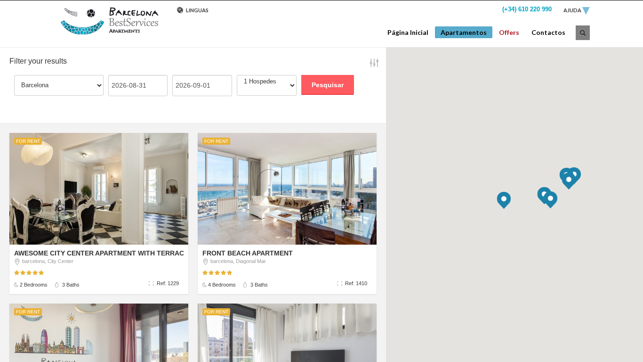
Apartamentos (464, 32)
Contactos (548, 32)
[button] (503, 200)
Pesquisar (328, 85)
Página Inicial (407, 32)
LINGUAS (197, 10)
